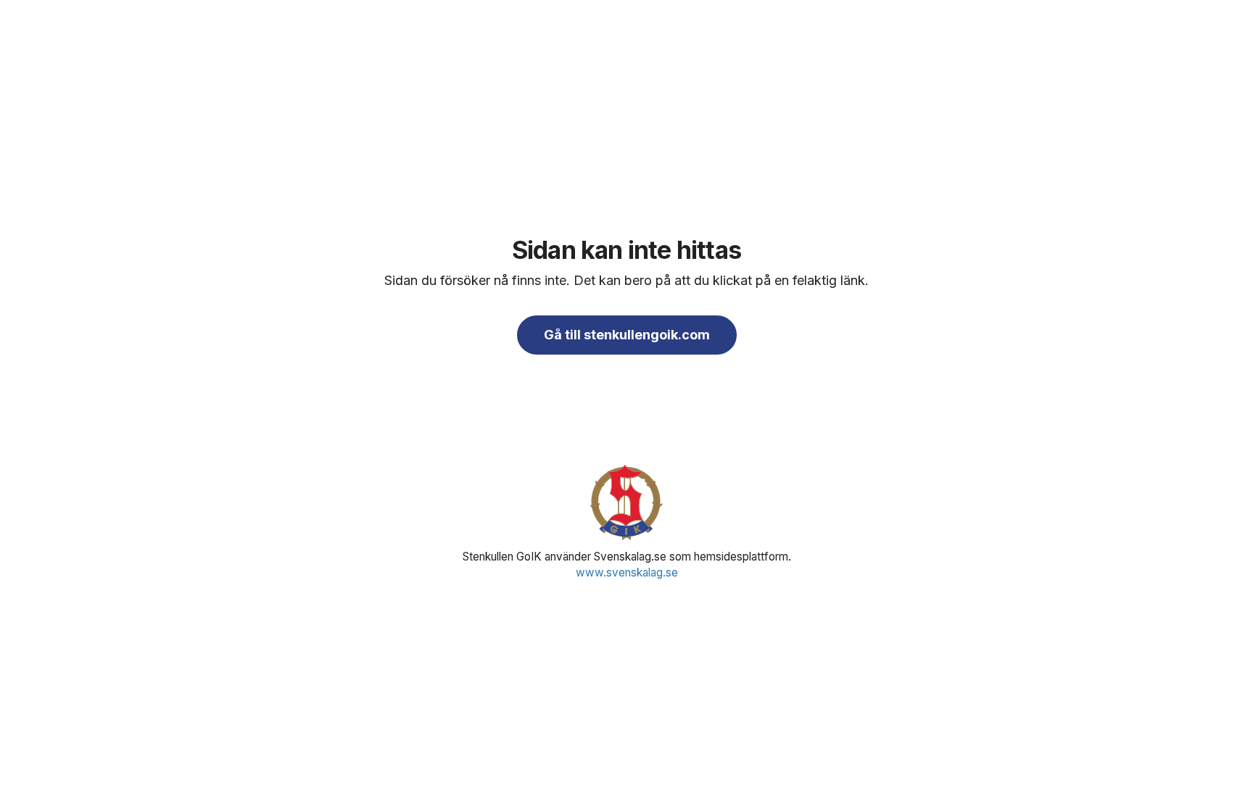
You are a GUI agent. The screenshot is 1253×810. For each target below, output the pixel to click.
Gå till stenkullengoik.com (627, 334)
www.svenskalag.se (627, 572)
